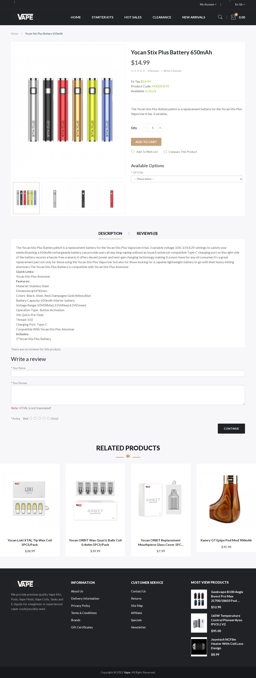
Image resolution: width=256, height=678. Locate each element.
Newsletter (138, 627)
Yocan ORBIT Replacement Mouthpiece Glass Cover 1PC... (161, 542)
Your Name (19, 368)
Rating (16, 418)
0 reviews (153, 71)
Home (14, 33)
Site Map (137, 605)
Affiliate (136, 613)
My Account (207, 4)
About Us (77, 591)
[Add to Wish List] (54, 469)
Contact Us (138, 591)
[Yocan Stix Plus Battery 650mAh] (26, 198)
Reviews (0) (147, 233)
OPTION (138, 172)
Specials (136, 620)
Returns (136, 598)
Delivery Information (85, 598)
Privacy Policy (80, 605)
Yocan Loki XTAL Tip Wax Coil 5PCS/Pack (30, 542)
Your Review (20, 383)
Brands (75, 620)
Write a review (172, 71)
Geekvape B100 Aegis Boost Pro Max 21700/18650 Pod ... (227, 596)
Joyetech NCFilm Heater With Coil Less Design (227, 643)
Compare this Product (183, 151)
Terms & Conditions (84, 613)
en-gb (239, 4)
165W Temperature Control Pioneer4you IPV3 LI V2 (226, 620)
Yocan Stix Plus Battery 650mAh (44, 33)
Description (110, 233)
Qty (134, 128)
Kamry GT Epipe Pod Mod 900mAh (226, 540)
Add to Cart (146, 142)
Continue (231, 428)
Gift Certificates (82, 627)
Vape (127, 672)
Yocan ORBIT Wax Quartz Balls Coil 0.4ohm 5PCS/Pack (95, 542)
